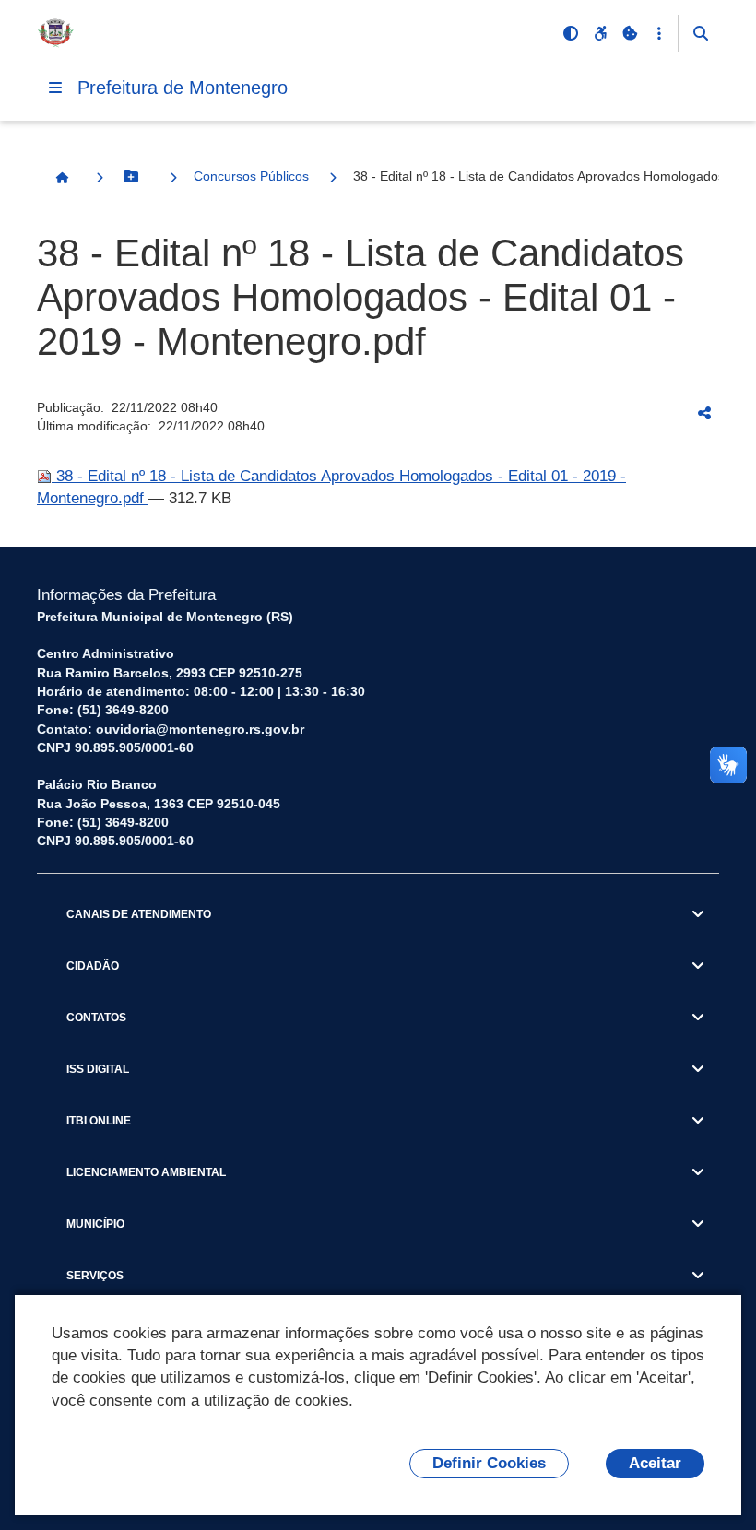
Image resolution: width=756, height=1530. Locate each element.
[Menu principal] (55, 87)
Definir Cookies (489, 1463)
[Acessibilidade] (600, 33)
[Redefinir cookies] (629, 33)
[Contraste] (570, 33)
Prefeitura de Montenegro (182, 87)
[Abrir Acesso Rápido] (659, 33)
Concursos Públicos (251, 176)
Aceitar (655, 1463)
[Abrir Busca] (700, 33)
